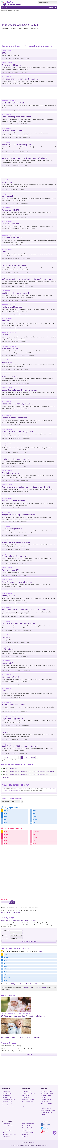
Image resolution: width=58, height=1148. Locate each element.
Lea (34, 840)
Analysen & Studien (8, 1126)
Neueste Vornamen (8, 1106)
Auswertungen (6, 1128)
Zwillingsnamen (8, 595)
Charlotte (36, 831)
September (34, 771)
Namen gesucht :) (9, 376)
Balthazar (7, 972)
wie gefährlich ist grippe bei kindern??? (18, 514)
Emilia (6, 831)
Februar (12, 768)
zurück (6, 757)
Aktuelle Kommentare (28, 1123)
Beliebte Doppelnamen (47, 1093)
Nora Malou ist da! (10, 348)
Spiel (4, 251)
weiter (33, 757)
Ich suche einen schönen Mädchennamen (20, 79)
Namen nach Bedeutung (28, 1093)
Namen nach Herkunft (8, 1099)
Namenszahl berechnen (9, 1134)
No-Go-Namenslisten (32, 984)
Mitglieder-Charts (46, 1108)
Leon (5, 813)
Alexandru (7, 969)
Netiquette (25, 1136)
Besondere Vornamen (28, 1099)
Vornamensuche (7, 1102)
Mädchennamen (7, 1093)
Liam (34, 822)
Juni (24, 771)
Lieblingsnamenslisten (17, 984)
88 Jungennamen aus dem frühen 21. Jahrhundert (22, 1037)
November (45, 771)
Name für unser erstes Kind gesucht (17, 431)
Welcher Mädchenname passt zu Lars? (18, 623)
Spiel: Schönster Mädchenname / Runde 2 (20, 746)
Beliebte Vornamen (46, 1091)
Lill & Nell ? (6, 732)
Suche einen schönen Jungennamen (17, 404)
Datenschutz (31, 1145)
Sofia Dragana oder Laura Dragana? (17, 582)
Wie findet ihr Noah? (10, 473)
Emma (6, 834)
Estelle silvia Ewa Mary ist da (14, 103)
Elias (5, 822)
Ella (34, 834)
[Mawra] (8, 905)
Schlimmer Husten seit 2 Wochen (16, 542)
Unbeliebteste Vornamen (48, 1110)
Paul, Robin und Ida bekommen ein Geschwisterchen (25, 609)
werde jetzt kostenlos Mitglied (12, 790)
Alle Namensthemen (27, 1102)
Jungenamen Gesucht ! (11, 677)
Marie (35, 837)
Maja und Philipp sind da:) (13, 718)
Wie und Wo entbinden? (12, 237)
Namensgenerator (7, 1104)
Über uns (12, 1145)
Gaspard (7, 978)
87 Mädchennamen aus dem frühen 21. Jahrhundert (23, 1016)
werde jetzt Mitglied (40, 987)
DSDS (4, 53)
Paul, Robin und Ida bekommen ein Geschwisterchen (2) (26, 487)
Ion (5, 963)
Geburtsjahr (5, 935)
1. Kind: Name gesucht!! (12, 528)
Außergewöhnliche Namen (13, 704)
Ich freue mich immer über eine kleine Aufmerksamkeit (17, 1049)
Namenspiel (7, 362)
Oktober (40, 771)
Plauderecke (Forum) (27, 1126)
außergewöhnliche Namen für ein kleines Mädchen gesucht (28, 279)
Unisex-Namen (6, 1095)
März (16, 768)
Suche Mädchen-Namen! (12, 130)
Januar (8, 768)
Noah (6, 810)
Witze (4, 445)
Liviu (5, 960)
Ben (5, 819)
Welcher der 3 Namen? (11, 65)
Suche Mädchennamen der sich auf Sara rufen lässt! (24, 158)
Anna (34, 843)
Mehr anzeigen (8, 777)
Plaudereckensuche (27, 1128)
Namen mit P (7, 663)
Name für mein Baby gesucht (14, 417)
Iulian (6, 966)
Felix (34, 813)
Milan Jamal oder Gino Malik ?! (15, 265)
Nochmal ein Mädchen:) (12, 307)
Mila (5, 843)
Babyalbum (25, 1134)
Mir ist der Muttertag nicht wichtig (12, 1051)
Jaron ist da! (7, 320)
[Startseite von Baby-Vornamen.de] (11, 5)
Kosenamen (25, 1104)
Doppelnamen (6, 1097)
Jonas (35, 816)
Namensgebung (26, 1091)
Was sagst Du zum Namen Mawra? (11, 912)
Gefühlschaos (8, 649)
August (29, 771)
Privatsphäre (38, 1145)
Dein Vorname (5, 930)
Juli (26, 771)
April (19, 771)
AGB (26, 1145)
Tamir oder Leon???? (10, 570)
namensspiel (7, 196)
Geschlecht (4, 933)
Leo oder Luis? (8, 690)
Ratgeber (24, 1106)
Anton (35, 819)
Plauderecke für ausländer (13, 500)
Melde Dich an (51, 788)
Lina (5, 840)
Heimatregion (5, 938)
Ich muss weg (7, 182)
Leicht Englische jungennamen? (15, 459)
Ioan (5, 981)
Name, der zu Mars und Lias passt (16, 144)
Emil (34, 810)
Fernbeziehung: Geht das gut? (14, 556)
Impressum (45, 1145)
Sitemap (22, 1145)
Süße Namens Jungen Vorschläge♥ (16, 116)
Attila (6, 975)
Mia (5, 837)
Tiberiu (40, 951)
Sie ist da (5, 334)
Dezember (51, 771)
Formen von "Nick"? (10, 210)
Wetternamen (6, 1136)
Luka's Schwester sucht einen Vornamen (19, 390)
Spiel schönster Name (11, 223)
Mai (22, 771)
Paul (5, 816)
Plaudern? (6, 637)
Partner (17, 1145)
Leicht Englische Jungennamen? (15, 293)
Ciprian (6, 957)
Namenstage (6, 1123)
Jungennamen (6, 1091)
